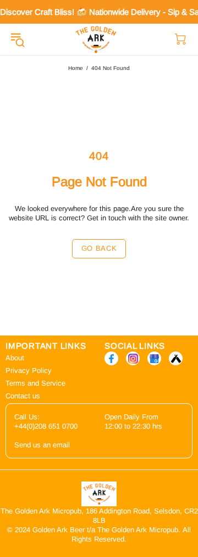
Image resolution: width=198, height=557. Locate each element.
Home (75, 68)
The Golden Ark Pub (96, 39)
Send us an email (42, 445)
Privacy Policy (29, 370)
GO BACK (99, 248)
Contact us (23, 396)
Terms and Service (35, 383)
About (15, 358)
